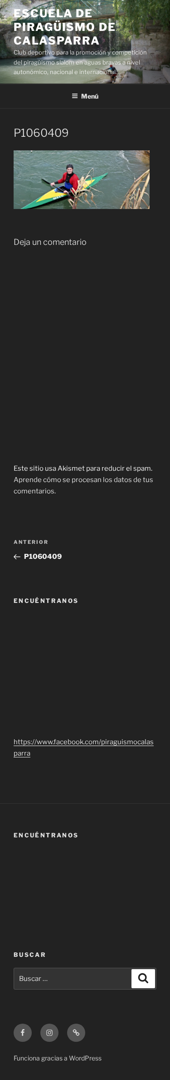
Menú (89, 96)
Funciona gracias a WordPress (58, 1058)
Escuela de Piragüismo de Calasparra (65, 27)
